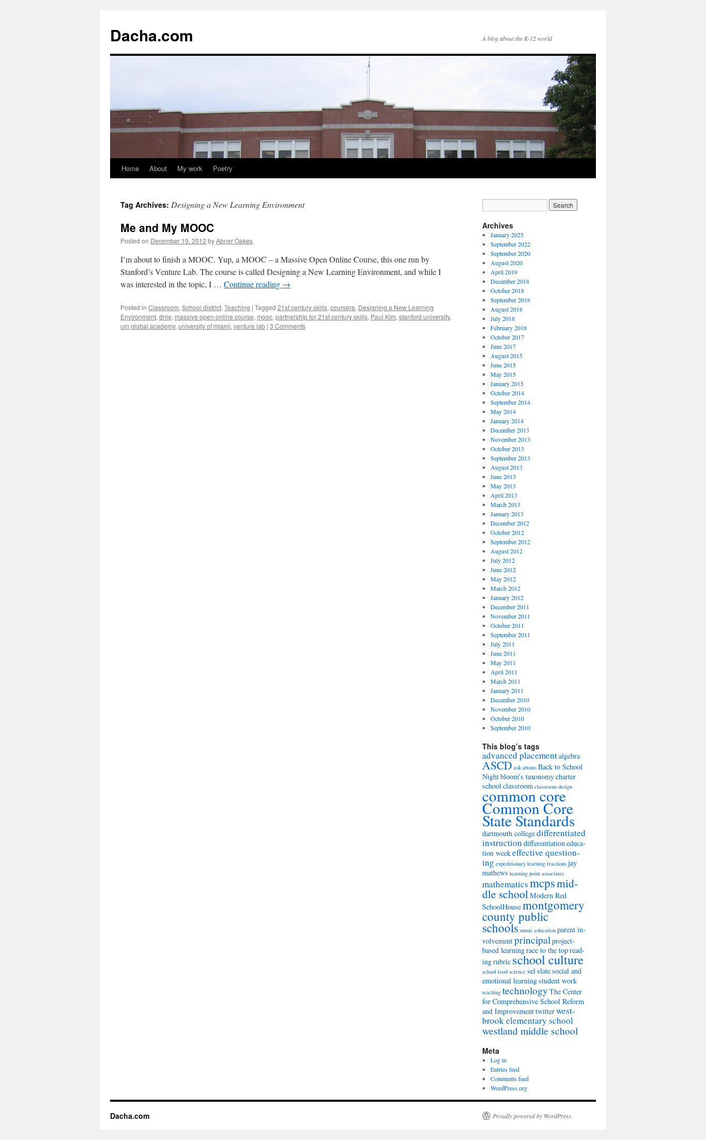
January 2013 (507, 514)
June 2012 (503, 569)
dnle (165, 316)
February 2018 (508, 327)
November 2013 (510, 439)
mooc (264, 316)
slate (543, 971)
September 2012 (510, 541)
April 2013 (503, 495)
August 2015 (506, 355)
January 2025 (507, 234)
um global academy (147, 325)
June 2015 (503, 365)
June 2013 (503, 476)
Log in (498, 1060)
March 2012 (505, 588)
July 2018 (502, 318)
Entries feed (504, 1069)
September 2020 (510, 253)
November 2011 (510, 616)
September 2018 (510, 300)
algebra (569, 756)
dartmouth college (508, 833)
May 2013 (503, 486)
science (517, 971)
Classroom (163, 307)
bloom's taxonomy (527, 776)
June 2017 (503, 346)
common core (524, 795)
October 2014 (507, 393)
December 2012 (509, 523)
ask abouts (525, 767)
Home (130, 168)
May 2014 (503, 411)
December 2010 (509, 700)
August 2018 (506, 309)
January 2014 (507, 421)
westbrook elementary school (528, 1015)
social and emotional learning (531, 975)
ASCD (497, 765)
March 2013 (505, 504)
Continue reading (257, 284)
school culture (548, 959)
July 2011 (502, 644)
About (158, 168)
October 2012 (507, 532)
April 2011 (503, 672)
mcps (542, 882)
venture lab (249, 325)
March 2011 (505, 681)
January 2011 (507, 690)
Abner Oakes (234, 240)
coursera (342, 307)
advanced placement (519, 755)
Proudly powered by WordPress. (533, 1116)
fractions (556, 863)
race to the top (547, 950)
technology (525, 990)
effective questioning (531, 857)
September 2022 (510, 244)
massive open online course (214, 316)
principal (532, 939)
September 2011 (510, 634)
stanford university (424, 316)
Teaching (237, 307)
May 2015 (503, 374)
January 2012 (507, 597)
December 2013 (509, 430)
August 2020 (506, 262)
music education (538, 930)
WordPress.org (508, 1088)
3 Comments (287, 325)
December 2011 (509, 607)
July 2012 (502, 560)
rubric (502, 961)
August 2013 (506, 467)
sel (531, 971)
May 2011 (503, 662)
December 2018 (509, 281)
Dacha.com (151, 35)
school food (495, 971)
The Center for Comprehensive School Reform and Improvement (533, 1001)
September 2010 (510, 727)
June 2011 (503, 653)
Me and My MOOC (167, 227)
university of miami (204, 325)
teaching (491, 992)
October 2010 (507, 718)
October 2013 (507, 448)
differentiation (544, 843)
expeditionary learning (520, 863)
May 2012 (503, 579)
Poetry (223, 168)
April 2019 (503, 272)
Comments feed (509, 1078)
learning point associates (537, 873)
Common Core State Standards (528, 814)
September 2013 (510, 458)
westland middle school (530, 1030)
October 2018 (507, 290)
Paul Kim (383, 316)
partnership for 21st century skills (321, 316)
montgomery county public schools (533, 916)
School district (201, 307)
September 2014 (510, 402)
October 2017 (507, 337)
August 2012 (506, 551)
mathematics (505, 884)
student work (558, 980)
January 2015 (507, 383)
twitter (545, 1011)
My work (190, 168)
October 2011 (507, 625)
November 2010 (510, 709)
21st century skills (302, 307)
